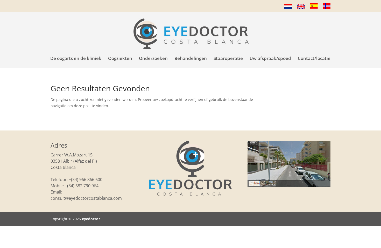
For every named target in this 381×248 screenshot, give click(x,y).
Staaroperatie (228, 59)
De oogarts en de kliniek (75, 59)
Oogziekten (120, 59)
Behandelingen (190, 59)
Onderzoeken (153, 59)
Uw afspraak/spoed (270, 59)
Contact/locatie (314, 59)
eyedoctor (91, 218)
